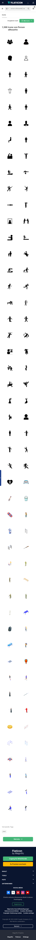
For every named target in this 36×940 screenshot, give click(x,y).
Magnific (10, 937)
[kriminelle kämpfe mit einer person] (26, 221)
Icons (4, 15)
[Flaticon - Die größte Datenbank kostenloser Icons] (15, 3)
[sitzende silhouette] (10, 140)
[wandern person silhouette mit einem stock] (10, 172)
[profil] (10, 58)
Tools (4, 875)
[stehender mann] (10, 74)
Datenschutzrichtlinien (12, 911)
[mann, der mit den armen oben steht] (26, 156)
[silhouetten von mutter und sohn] (10, 254)
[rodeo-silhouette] (26, 254)
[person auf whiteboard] (10, 352)
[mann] (26, 91)
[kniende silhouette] (10, 319)
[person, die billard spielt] (10, 303)
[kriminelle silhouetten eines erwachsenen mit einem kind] (26, 270)
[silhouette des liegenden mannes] (10, 205)
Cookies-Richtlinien (26, 911)
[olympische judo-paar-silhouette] (10, 368)
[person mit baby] (26, 205)
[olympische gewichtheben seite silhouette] (26, 368)
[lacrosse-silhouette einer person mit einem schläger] (26, 189)
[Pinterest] (18, 892)
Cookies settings (28, 913)
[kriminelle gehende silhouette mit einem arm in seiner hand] (10, 286)
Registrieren (18, 904)
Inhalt (4, 871)
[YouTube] (27, 892)
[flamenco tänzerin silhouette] (10, 400)
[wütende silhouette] (26, 449)
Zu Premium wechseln (18, 864)
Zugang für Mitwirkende (18, 859)
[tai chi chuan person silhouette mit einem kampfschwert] (10, 189)
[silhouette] (26, 42)
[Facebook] (8, 892)
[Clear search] (24, 8)
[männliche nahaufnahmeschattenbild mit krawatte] (26, 123)
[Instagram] (22, 892)
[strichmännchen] (10, 91)
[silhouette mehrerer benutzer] (10, 42)
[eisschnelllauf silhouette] (26, 335)
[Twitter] (13, 892)
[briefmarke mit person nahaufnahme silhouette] (10, 221)
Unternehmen (7, 883)
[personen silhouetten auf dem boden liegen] (26, 172)
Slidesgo (26, 937)
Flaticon (18, 937)
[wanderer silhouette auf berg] (10, 270)
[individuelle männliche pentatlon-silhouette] (10, 335)
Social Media (18, 888)
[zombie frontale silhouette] (26, 319)
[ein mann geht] (26, 74)
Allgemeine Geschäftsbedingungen (18, 909)
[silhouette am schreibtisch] (10, 156)
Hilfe (4, 879)
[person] (10, 123)
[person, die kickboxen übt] (26, 384)
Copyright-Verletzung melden (12, 913)
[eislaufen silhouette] (26, 286)
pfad (4, 831)
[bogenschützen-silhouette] (26, 303)
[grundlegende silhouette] (10, 433)
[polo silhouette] (10, 384)
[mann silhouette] (26, 140)
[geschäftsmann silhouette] (26, 417)
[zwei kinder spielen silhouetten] (26, 352)
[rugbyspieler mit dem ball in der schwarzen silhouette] (26, 466)
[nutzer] (26, 58)
